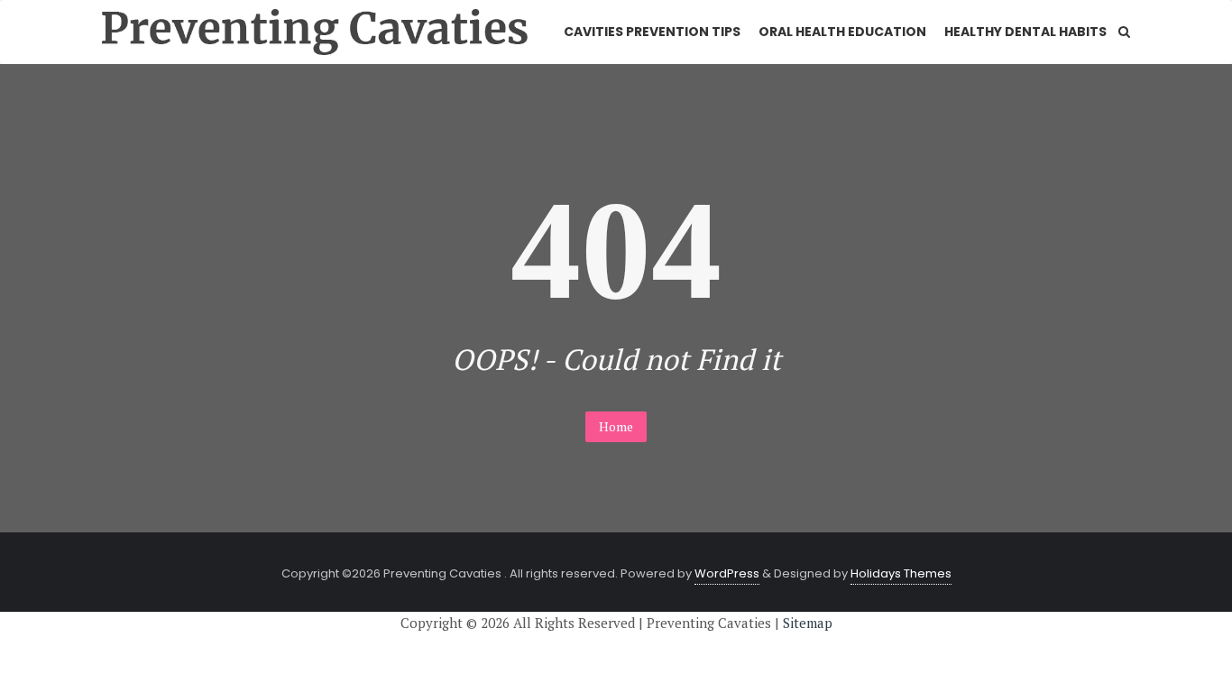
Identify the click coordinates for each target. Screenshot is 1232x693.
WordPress (726, 573)
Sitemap (807, 623)
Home (616, 426)
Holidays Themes (901, 573)
